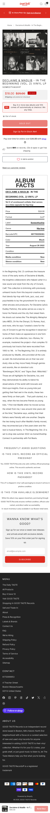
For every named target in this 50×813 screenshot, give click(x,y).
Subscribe (25, 559)
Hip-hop (40, 228)
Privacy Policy (8, 649)
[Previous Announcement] (4, 13)
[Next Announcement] (46, 13)
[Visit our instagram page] (9, 698)
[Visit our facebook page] (4, 698)
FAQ (4, 630)
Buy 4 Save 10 (9, 594)
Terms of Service (10, 653)
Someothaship (11, 87)
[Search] (41, 4)
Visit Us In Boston (34, 13)
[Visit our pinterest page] (15, 698)
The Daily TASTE (10, 585)
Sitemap (6, 663)
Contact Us (7, 626)
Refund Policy (8, 644)
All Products (7, 589)
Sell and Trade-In (10, 608)
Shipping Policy (9, 640)
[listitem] (25, 13)
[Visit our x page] (39, 698)
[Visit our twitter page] (33, 698)
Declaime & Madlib (17, 80)
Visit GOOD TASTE (10, 598)
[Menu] (3, 4)
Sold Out (41, 809)
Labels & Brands (9, 621)
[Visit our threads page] (21, 698)
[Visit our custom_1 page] (44, 698)
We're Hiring (7, 635)
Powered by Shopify (25, 796)
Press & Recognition (11, 617)
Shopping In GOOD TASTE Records (18, 603)
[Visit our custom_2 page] (4, 703)
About (5, 612)
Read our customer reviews (13, 168)
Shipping (8, 97)
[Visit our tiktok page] (27, 698)
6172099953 (8, 677)
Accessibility (8, 658)
